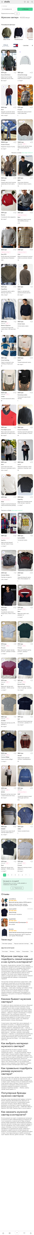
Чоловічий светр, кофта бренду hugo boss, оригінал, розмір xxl (7, 292)
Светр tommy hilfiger (7, 759)
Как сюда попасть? (27, 153)
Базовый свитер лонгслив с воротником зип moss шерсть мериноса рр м (8, 794)
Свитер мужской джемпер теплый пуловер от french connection (25, 432)
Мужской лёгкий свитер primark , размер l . (24, 650)
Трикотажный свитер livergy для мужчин (20, 932)
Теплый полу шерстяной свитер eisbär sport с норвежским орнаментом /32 (8, 831)
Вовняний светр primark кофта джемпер (24, 112)
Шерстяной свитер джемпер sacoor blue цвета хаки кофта (7, 77)
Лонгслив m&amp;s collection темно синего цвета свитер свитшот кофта (24, 183)
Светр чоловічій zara (23, 831)
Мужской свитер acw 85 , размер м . (8, 723)
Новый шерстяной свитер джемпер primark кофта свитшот (8, 183)
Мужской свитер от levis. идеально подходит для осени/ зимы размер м (25, 467)
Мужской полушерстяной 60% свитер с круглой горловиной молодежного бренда (25, 502)
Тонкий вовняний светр (24, 362)
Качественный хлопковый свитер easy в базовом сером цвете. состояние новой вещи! (8, 257)
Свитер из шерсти (6, 577)
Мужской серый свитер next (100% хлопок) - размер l (24, 220)
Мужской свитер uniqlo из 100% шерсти (20, 902)
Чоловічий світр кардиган (8, 217)
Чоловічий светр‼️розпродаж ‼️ (18, 922)
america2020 (12, 909)
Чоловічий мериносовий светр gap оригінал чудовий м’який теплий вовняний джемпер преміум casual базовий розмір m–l (25, 797)
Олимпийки (25, 951)
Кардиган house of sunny (8, 146)
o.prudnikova (12, 899)
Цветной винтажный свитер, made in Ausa (7, 543)
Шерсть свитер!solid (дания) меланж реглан (24, 292)
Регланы (12, 951)
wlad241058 (12, 919)
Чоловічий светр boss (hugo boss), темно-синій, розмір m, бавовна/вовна (8, 612)
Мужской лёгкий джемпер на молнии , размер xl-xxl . (25, 722)
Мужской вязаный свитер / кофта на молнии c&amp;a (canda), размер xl (25, 257)
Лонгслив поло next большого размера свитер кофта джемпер (8, 467)
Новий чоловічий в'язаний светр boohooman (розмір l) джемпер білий (8, 504)
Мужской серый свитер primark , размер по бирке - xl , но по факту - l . (8, 650)
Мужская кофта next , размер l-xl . (23, 614)
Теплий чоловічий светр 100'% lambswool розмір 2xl (8, 112)
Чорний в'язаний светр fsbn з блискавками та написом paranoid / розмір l (25, 578)
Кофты (18, 951)
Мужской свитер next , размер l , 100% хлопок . (8, 687)
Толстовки (5, 951)
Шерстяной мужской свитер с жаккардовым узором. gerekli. (24, 758)
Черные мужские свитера (21, 943)
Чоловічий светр (22, 540)
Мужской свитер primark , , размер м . (25, 868)
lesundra (11, 929)
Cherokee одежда (7, 943)
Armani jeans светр (23, 326)
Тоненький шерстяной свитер (24, 397)
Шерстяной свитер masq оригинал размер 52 (25, 146)
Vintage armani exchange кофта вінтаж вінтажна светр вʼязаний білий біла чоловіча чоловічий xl (25, 77)
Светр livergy (12, 912)
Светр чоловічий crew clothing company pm (7, 363)
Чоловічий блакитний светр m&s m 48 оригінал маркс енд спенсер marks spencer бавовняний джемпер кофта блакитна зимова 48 (8, 328)
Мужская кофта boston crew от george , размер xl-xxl (24, 687)
